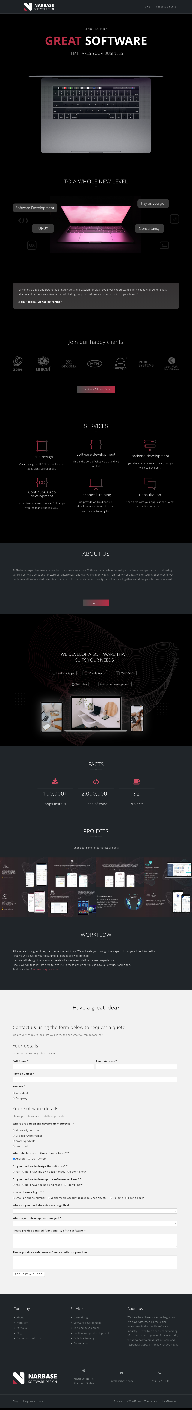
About (20, 1317)
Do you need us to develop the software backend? (47, 1179)
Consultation (150, 494)
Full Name (21, 1061)
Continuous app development (42, 494)
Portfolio (21, 1328)
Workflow (22, 1322)
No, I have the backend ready (43, 1184)
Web (43, 1158)
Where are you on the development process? (43, 1123)
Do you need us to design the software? (40, 1166)
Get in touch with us (28, 1338)
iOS (32, 1158)
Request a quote (166, 6)
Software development (96, 454)
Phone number (24, 1073)
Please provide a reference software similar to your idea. (50, 1252)
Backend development (150, 455)
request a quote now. (46, 969)
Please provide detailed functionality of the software (49, 1230)
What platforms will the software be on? (41, 1153)
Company (21, 1098)
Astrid (157, 1401)
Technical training (96, 494)
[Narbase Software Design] (35, 1378)
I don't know (77, 1171)
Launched (21, 1146)
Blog (147, 6)
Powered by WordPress (127, 1401)
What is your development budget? (37, 1218)
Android (20, 1158)
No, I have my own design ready (44, 1171)
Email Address (106, 1061)
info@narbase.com (122, 1381)
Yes (17, 1171)
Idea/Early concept (27, 1130)
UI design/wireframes (29, 1135)
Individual (21, 1093)
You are (19, 1086)
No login (117, 1197)
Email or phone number (30, 1197)
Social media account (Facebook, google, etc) (79, 1197)
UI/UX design (42, 456)
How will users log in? (28, 1192)
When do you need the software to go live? (42, 1205)
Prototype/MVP (25, 1141)
